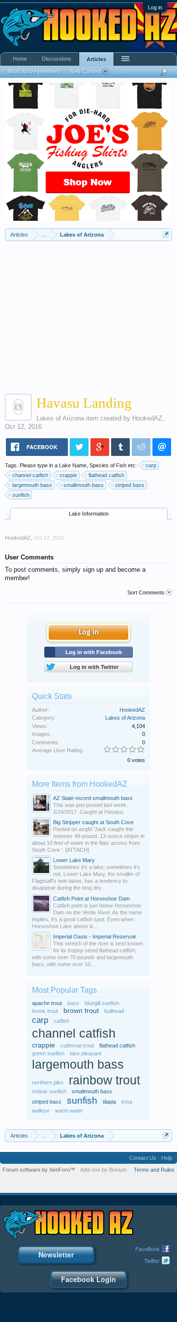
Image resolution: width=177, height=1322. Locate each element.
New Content (85, 71)
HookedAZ (147, 418)
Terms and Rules (154, 1170)
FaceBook (147, 1248)
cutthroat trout (77, 1045)
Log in (155, 7)
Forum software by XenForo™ (38, 1170)
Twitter (152, 1260)
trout (126, 1102)
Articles (96, 59)
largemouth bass (32, 485)
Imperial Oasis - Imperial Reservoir (94, 936)
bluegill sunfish (102, 1003)
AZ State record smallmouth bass (93, 798)
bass (73, 1003)
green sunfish (48, 1053)
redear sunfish (49, 1091)
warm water (69, 1110)
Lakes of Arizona (60, 418)
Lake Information (89, 514)
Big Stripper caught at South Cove (93, 822)
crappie (68, 475)
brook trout (45, 1011)
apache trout (47, 1003)
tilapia (109, 1102)
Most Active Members (34, 71)
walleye (41, 1110)
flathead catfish (106, 475)
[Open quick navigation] (166, 234)
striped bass (130, 485)
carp (151, 465)
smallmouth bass (83, 485)
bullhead (114, 1011)
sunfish (21, 495)
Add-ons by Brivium (103, 1170)
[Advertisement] (88, 315)
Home (20, 59)
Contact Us (142, 1158)
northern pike (47, 1082)
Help (166, 1158)
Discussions (56, 59)
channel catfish (30, 475)
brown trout (81, 1010)
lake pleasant (85, 1053)
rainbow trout (104, 1080)
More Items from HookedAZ (79, 784)
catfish (61, 1021)
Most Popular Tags (64, 990)
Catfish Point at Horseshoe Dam (91, 899)
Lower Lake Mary (74, 860)
